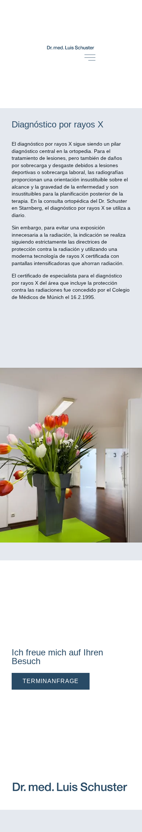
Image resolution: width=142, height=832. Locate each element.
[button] (51, 681)
